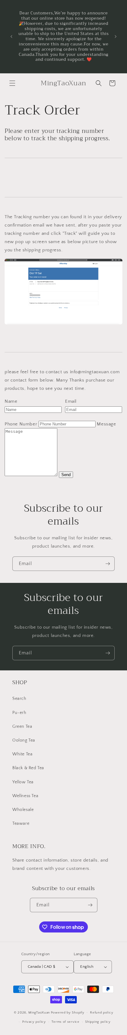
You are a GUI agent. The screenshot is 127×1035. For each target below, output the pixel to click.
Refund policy (101, 1012)
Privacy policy (34, 1022)
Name (11, 401)
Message (106, 424)
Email (71, 401)
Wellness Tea (25, 795)
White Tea (22, 754)
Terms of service (65, 1022)
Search (19, 698)
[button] (12, 83)
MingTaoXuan (39, 1012)
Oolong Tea (23, 740)
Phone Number (21, 424)
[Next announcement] (115, 36)
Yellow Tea (23, 782)
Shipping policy (98, 1022)
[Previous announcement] (11, 36)
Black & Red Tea (28, 768)
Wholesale (23, 809)
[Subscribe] (107, 563)
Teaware (20, 823)
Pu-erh (19, 712)
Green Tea (22, 726)
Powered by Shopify (67, 1012)
